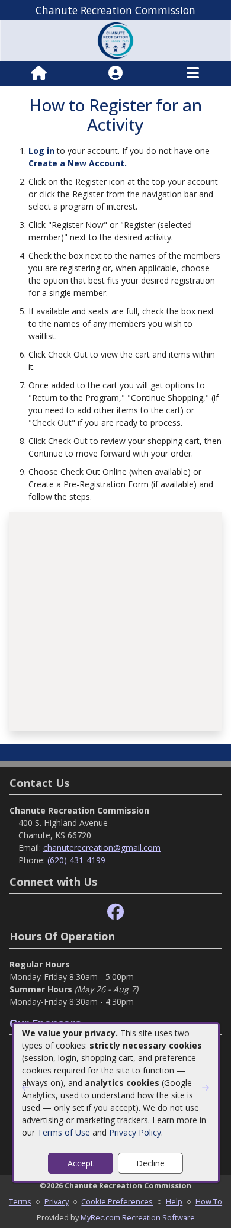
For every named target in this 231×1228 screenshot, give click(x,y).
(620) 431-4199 (76, 860)
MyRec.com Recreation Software (138, 1217)
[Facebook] (115, 912)
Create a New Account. (77, 163)
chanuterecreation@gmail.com (102, 847)
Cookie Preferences (117, 1201)
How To (208, 1201)
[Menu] (193, 73)
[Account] (115, 73)
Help (174, 1201)
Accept (81, 1163)
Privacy (56, 1201)
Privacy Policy (135, 1132)
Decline (150, 1163)
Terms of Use (63, 1132)
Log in (41, 150)
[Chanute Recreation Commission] (115, 39)
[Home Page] (39, 73)
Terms (20, 1201)
